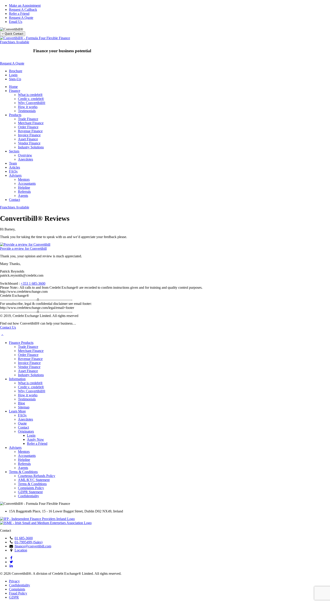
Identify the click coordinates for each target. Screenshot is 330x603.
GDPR (14, 597)
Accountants (27, 183)
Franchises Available (14, 42)
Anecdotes (25, 159)
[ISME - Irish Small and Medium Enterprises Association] (46, 523)
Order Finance (28, 127)
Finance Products (21, 343)
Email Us (15, 22)
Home (13, 87)
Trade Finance (28, 119)
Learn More (17, 411)
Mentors (24, 179)
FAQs (13, 171)
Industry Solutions (31, 147)
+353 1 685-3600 (33, 283)
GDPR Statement (30, 492)
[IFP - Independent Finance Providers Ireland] (37, 519)
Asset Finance (28, 139)
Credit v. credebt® (31, 99)
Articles (14, 167)
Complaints (17, 589)
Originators (26, 431)
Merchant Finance (31, 123)
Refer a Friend (19, 13)
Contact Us (8, 327)
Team (13, 163)
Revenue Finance (30, 131)
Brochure (15, 71)
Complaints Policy (31, 488)
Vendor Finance (29, 143)
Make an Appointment (25, 5)
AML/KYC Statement (34, 480)
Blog (21, 403)
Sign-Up (15, 79)
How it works (27, 107)
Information (17, 379)
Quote (22, 423)
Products (15, 115)
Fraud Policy (18, 593)
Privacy (14, 581)
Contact (14, 200)
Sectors (14, 151)
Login (13, 75)
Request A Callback (23, 9)
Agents (23, 195)
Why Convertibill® (31, 103)
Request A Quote (21, 18)
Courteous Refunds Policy (36, 476)
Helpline (24, 187)
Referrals (24, 191)
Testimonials (27, 111)
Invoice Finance (29, 135)
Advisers (15, 175)
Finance (14, 91)
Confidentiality (28, 496)
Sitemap (23, 407)
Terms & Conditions (23, 472)
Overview (25, 155)
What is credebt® (30, 95)
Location (21, 550)
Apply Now (35, 439)
